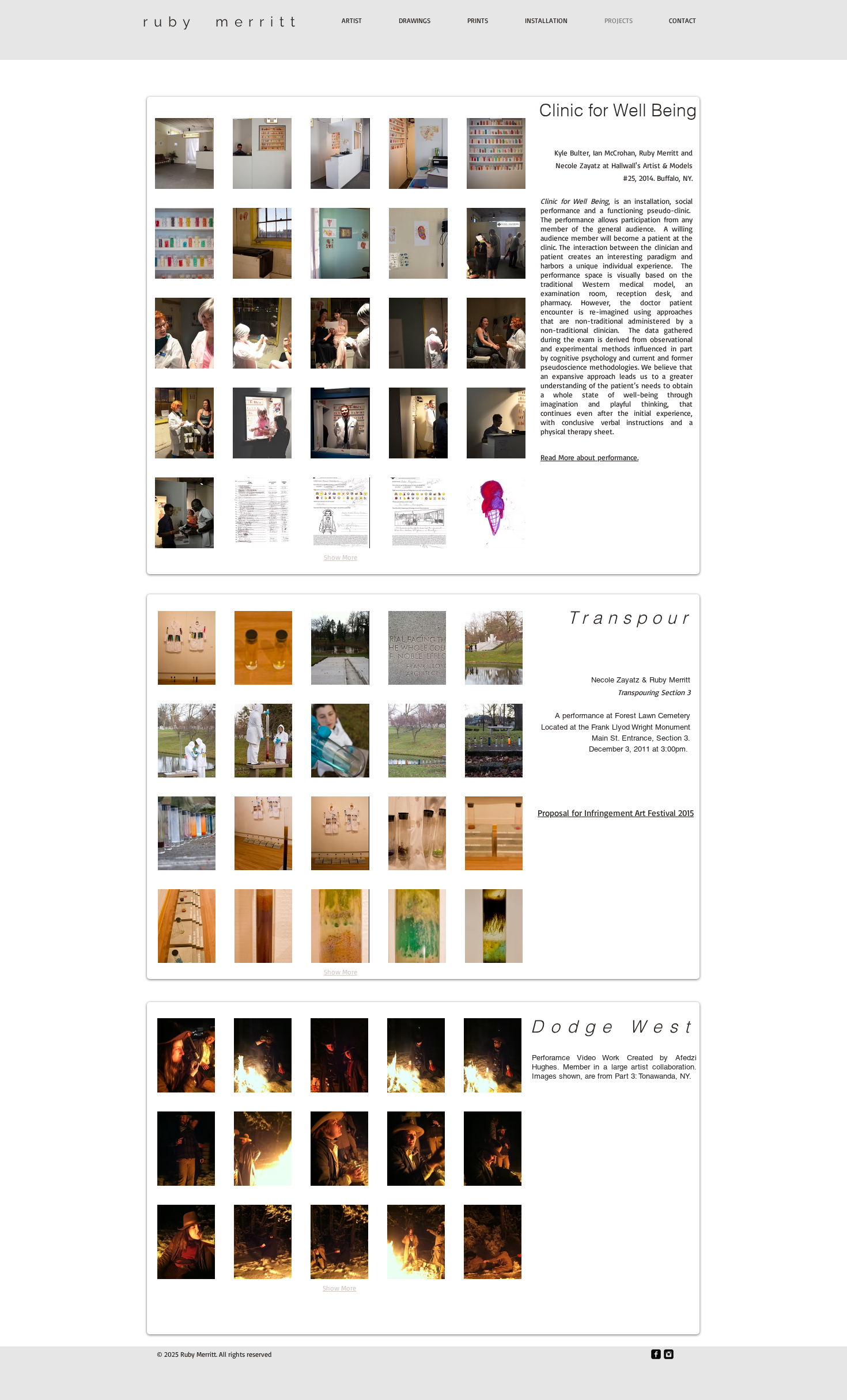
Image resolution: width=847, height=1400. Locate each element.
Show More (340, 557)
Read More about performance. (589, 457)
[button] (184, 153)
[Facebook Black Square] (656, 1354)
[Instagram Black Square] (669, 1354)
